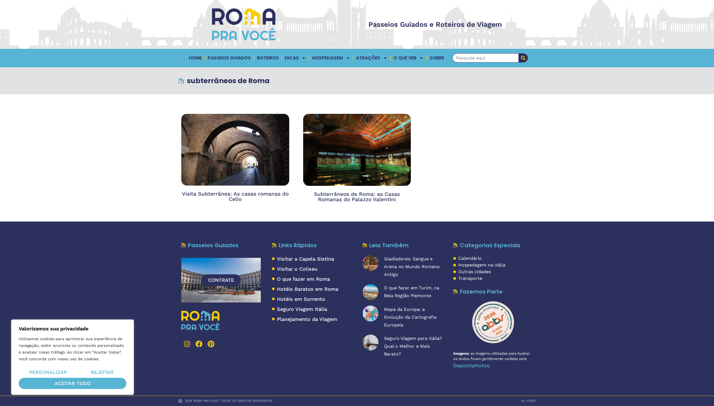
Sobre (437, 58)
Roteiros (268, 58)
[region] (72, 357)
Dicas (292, 58)
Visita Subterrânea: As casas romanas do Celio (235, 196)
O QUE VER (405, 58)
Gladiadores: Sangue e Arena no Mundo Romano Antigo (412, 266)
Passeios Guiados (229, 58)
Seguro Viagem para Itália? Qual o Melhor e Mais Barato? (413, 346)
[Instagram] (186, 344)
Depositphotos (471, 365)
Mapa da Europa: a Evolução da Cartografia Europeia (410, 317)
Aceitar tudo (73, 383)
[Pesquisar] (523, 58)
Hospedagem (327, 58)
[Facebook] (198, 344)
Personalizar (48, 372)
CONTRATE (221, 280)
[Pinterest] (210, 344)
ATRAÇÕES (368, 58)
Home (195, 58)
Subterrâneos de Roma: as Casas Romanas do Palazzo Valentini (357, 197)
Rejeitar (102, 372)
